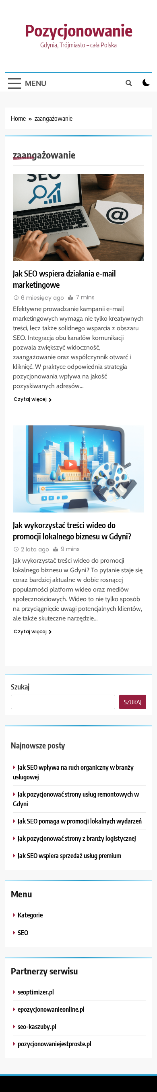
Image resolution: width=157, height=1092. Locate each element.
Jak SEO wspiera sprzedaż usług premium (69, 855)
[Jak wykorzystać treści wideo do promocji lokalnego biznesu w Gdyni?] (78, 468)
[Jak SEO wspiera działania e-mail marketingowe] (78, 217)
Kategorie (30, 915)
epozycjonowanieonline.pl (51, 1009)
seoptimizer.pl (36, 992)
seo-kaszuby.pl (37, 1026)
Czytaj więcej (30, 399)
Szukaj (20, 686)
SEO (23, 932)
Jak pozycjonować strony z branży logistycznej (77, 838)
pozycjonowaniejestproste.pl (54, 1043)
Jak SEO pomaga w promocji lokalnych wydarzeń (80, 821)
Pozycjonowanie (78, 30)
